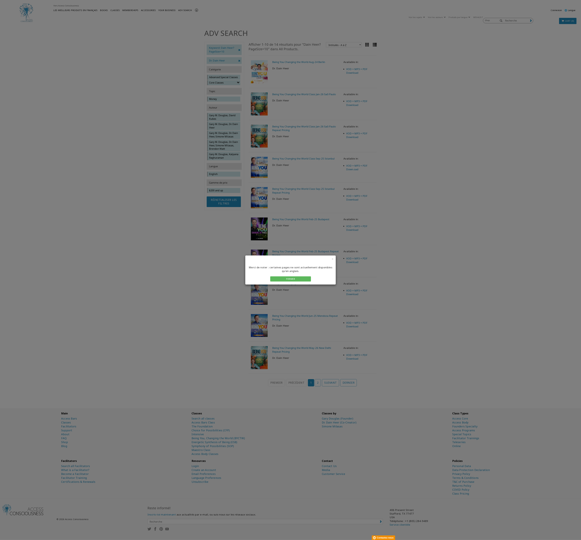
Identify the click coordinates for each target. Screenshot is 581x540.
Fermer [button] (290, 278)
